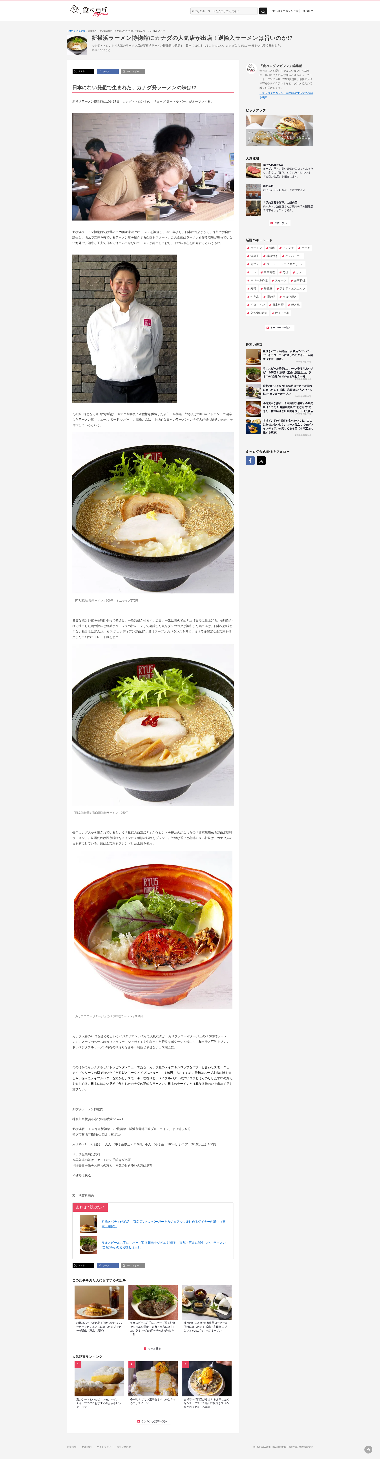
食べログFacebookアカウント (250, 460)
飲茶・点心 (282, 313)
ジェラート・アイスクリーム (285, 264)
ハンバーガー (294, 256)
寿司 (253, 288)
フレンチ (288, 247)
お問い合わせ (124, 1447)
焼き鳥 (295, 304)
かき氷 (254, 296)
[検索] (263, 11)
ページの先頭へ (368, 1450)
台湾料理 (299, 280)
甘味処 (271, 296)
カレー (300, 272)
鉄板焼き (272, 256)
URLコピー (132, 71)
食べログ (308, 10)
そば (285, 272)
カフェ (254, 264)
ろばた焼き (290, 296)
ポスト (81, 71)
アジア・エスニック (292, 288)
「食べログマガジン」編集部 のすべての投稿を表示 (286, 95)
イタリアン (257, 304)
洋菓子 (254, 256)
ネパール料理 (259, 280)
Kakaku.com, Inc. (266, 1447)
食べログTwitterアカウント (261, 460)
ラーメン (256, 247)
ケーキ (305, 247)
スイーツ (281, 280)
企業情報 (72, 1447)
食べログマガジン (89, 11)
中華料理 (269, 272)
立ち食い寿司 (259, 313)
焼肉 (272, 247)
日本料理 (278, 304)
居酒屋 (268, 288)
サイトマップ (104, 1447)
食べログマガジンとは (285, 10)
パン (253, 272)
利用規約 (86, 1447)
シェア (105, 71)
